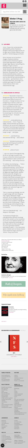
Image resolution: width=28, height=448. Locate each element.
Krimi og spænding (5, 379)
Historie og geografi (18, 394)
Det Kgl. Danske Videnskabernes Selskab (6, 406)
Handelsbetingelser (18, 424)
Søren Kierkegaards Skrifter (7, 404)
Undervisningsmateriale (19, 414)
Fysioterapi (3, 422)
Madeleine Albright (5, 241)
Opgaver (16, 407)
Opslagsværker (4, 396)
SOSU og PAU (4, 426)
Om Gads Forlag (17, 422)
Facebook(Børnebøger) (6, 439)
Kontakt (16, 420)
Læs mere (7, 44)
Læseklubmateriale (5, 380)
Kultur (2, 391)
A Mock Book (4, 402)
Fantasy (16, 392)
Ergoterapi (3, 420)
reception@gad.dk (21, 442)
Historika (16, 376)
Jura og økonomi (5, 423)
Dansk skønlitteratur (5, 375)
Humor (15, 396)
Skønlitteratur (17, 411)
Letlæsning (16, 402)
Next (27, 342)
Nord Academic (4, 395)
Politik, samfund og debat (6, 398)
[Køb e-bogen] (14, 284)
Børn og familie (4, 388)
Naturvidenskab (17, 406)
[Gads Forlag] (3, 6)
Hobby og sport (17, 395)
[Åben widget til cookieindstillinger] (2, 445)
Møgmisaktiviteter (18, 404)
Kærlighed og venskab (19, 400)
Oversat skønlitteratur (6, 376)
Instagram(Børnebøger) (6, 442)
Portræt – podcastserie (19, 380)
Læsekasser (16, 403)
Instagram (26, 1)
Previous (0, 342)
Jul (14, 398)
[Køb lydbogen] (14, 296)
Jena (2, 403)
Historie (16, 375)
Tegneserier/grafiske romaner (20, 412)
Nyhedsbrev (16, 428)
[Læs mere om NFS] (14, 343)
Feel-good (3, 378)
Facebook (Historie (5, 436)
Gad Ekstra (16, 426)
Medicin (3, 424)
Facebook (23, 1)
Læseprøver (3, 443)
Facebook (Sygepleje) (6, 437)
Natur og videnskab (5, 394)
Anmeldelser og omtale (12, 93)
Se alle (23, 330)
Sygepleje (3, 427)
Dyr (15, 390)
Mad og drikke (4, 392)
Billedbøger (16, 388)
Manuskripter (17, 423)
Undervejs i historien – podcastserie (19, 378)
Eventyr (15, 391)
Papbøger (16, 410)
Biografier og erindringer (6, 387)
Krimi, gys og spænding (19, 399)
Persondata (16, 427)
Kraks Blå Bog (4, 390)
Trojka (2, 428)
